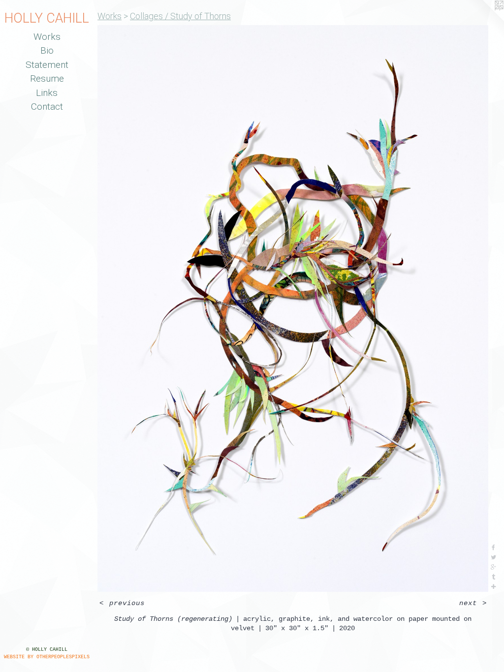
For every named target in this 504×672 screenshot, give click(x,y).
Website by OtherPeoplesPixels (47, 657)
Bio (47, 50)
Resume (47, 78)
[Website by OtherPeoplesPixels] (484, 19)
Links (47, 92)
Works (47, 36)
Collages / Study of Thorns (180, 16)
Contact (47, 106)
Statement (47, 64)
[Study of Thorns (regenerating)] (292, 308)
